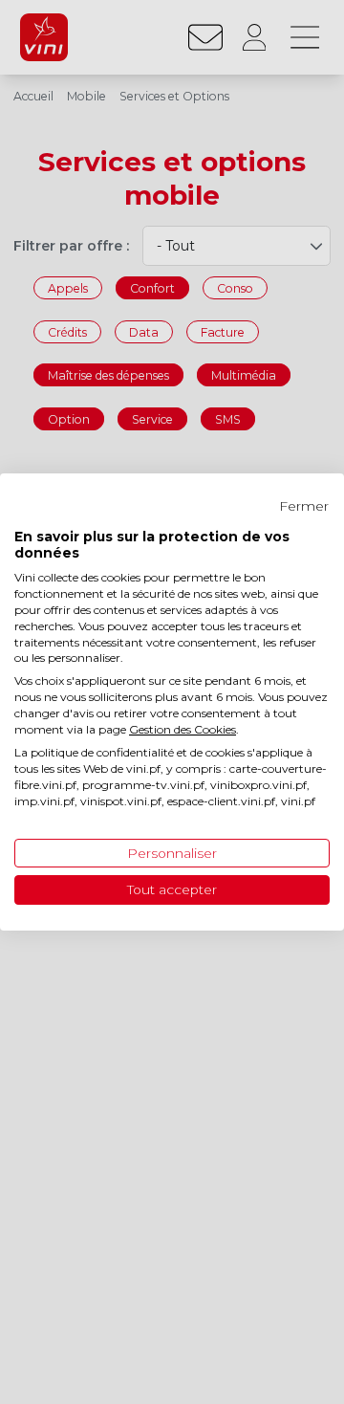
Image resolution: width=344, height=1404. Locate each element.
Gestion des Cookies (182, 729)
